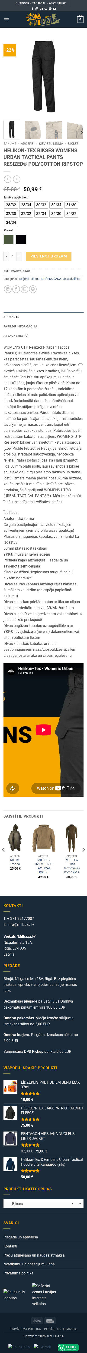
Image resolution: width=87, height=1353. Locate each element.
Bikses (73, 143)
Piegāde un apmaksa (20, 1237)
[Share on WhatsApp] (8, 289)
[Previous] (11, 77)
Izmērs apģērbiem (16, 197)
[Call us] (45, 9)
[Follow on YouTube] (54, 9)
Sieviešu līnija (51, 143)
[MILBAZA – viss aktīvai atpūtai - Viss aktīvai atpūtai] (43, 19)
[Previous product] (16, 179)
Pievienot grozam (48, 256)
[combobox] (43, 1203)
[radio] (11, 204)
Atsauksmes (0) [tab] (16, 335)
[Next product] (7, 179)
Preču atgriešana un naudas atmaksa (34, 1255)
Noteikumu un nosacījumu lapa (29, 1264)
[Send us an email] (41, 9)
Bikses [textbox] (40, 1203)
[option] (8, 239)
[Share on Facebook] (16, 289)
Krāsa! (8, 230)
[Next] (76, 77)
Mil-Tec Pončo (15, 862)
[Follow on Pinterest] (50, 9)
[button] (6, 19)
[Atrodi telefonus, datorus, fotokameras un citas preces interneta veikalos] (44, 1347)
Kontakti (10, 1246)
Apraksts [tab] (11, 317)
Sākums (9, 143)
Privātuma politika (18, 1273)
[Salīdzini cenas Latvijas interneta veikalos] (46, 1295)
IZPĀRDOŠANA (51, 278)
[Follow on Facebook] (32, 9)
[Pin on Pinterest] (33, 289)
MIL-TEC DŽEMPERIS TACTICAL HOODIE (43, 866)
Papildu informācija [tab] (20, 326)
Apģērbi (27, 143)
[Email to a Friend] (24, 289)
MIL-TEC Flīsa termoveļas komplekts (72, 866)
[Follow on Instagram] (36, 9)
